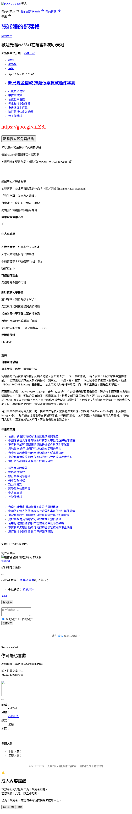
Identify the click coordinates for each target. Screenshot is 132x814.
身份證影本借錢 (18, 107)
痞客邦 (24, 580)
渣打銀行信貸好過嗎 (20, 111)
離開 (20, 807)
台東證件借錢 (16, 99)
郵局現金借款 (16, 472)
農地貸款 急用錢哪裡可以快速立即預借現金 (34, 448)
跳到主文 (6, 36)
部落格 (12, 64)
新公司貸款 (15, 484)
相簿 (11, 60)
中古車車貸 (15, 492)
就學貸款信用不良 (19, 488)
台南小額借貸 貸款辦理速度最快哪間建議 (33, 436)
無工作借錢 (15, 115)
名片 (11, 68)
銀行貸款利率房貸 (19, 476)
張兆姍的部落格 (20, 27)
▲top (4, 595)
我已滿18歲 (8, 807)
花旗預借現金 (16, 91)
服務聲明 (98, 766)
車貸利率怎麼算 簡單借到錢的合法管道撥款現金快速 (40, 457)
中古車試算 (15, 95)
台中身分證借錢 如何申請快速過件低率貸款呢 (36, 452)
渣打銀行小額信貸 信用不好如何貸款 (30, 461)
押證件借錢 (15, 496)
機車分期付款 (16, 480)
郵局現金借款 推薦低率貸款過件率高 (41, 83)
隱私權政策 (85, 766)
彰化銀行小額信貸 (19, 103)
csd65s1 (5, 560)
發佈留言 (7, 623)
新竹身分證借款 (18, 468)
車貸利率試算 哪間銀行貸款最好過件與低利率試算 (38, 444)
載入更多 (7, 602)
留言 (31, 580)
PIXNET (40, 766)
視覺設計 (28, 589)
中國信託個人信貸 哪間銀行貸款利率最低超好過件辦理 (41, 440)
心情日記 (29, 53)
